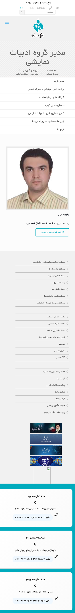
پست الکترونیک (58, 282)
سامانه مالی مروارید (56, 276)
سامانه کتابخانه (58, 289)
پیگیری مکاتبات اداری (55, 385)
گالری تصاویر (59, 351)
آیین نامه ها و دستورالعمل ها (48, 121)
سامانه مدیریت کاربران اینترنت (51, 303)
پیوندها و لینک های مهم (54, 412)
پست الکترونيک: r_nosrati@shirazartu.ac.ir (47, 224)
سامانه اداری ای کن (56, 269)
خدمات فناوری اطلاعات (55, 330)
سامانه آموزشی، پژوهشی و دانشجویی (48, 262)
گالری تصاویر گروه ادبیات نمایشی (46, 113)
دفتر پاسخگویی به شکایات (53, 371)
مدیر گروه (59, 81)
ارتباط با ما (60, 378)
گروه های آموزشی (30, 70)
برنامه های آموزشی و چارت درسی (46, 89)
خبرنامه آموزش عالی (56, 405)
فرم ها (60, 129)
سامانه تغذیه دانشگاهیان (54, 296)
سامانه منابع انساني (56, 324)
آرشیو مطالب (59, 399)
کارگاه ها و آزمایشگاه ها (51, 97)
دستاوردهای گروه (54, 105)
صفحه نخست (52, 70)
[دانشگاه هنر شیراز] (37, 28)
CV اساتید (60, 358)
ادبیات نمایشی (52, 74)
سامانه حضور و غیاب (56, 317)
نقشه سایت (60, 392)
